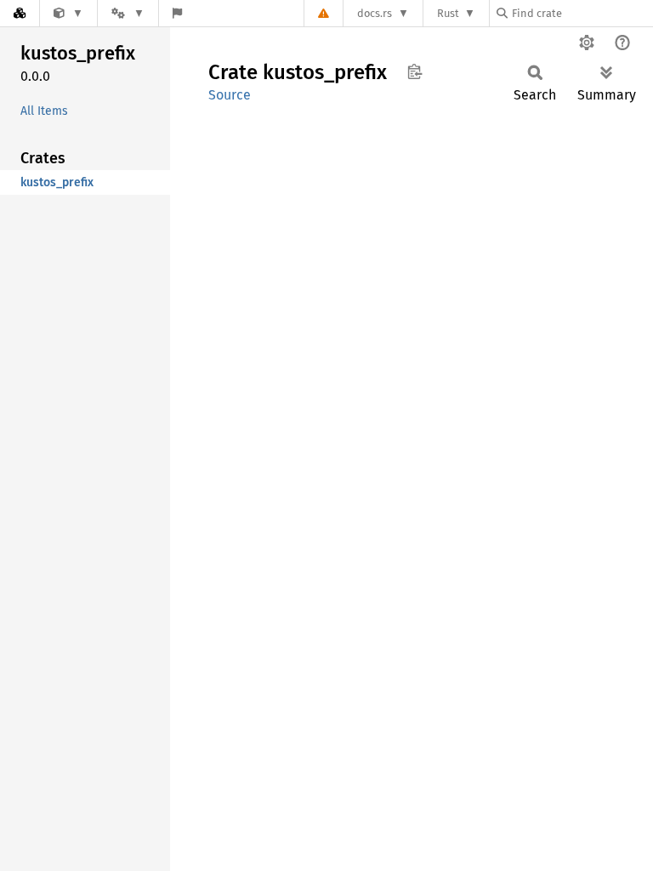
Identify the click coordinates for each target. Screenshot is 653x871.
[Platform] (127, 13)
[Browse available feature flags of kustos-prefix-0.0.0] (177, 13)
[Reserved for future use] (68, 13)
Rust (448, 13)
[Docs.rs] (19, 13)
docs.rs (374, 13)
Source (229, 95)
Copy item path (414, 71)
